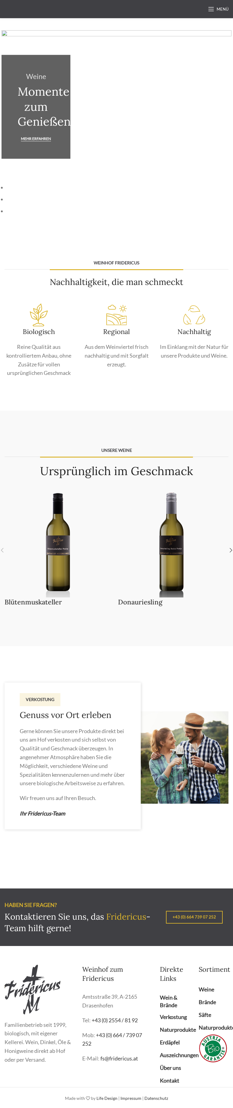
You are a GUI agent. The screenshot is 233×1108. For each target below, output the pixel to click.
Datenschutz (156, 1098)
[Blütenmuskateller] (60, 541)
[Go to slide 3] (119, 211)
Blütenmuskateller (33, 602)
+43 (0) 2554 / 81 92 (115, 1020)
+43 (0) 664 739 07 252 (194, 917)
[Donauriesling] (173, 541)
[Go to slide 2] (119, 199)
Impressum (130, 1098)
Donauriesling (140, 602)
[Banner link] (116, 106)
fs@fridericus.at (119, 1058)
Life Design (106, 1098)
